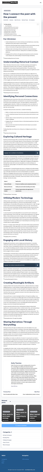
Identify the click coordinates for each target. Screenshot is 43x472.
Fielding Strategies (7, 440)
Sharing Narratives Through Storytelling (12, 35)
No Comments (32, 20)
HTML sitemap (25, 459)
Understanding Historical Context (11, 27)
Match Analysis (6, 444)
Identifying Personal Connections (11, 28)
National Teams (7, 10)
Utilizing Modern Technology (10, 31)
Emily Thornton (16, 363)
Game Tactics (6, 442)
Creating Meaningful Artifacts (10, 34)
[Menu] (40, 2)
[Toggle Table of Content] (37, 24)
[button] (14, 386)
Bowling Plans (6, 437)
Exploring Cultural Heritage (9, 29)
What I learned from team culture (35, 416)
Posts (3, 461)
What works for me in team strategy (8, 416)
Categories (4, 459)
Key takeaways (8, 25)
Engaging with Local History (10, 32)
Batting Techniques (7, 435)
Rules (3, 462)
